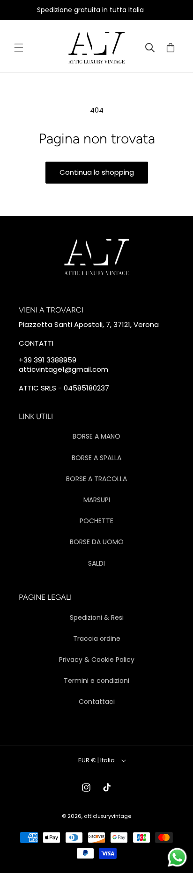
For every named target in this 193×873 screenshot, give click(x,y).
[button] (18, 47)
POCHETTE (96, 520)
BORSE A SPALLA (96, 457)
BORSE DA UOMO (97, 542)
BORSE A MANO (96, 436)
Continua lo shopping (96, 172)
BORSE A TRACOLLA (96, 478)
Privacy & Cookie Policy (96, 659)
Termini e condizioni (96, 680)
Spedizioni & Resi (97, 617)
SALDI (96, 563)
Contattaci (97, 701)
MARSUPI (96, 499)
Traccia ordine (96, 638)
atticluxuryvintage (107, 816)
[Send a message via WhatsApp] (177, 857)
